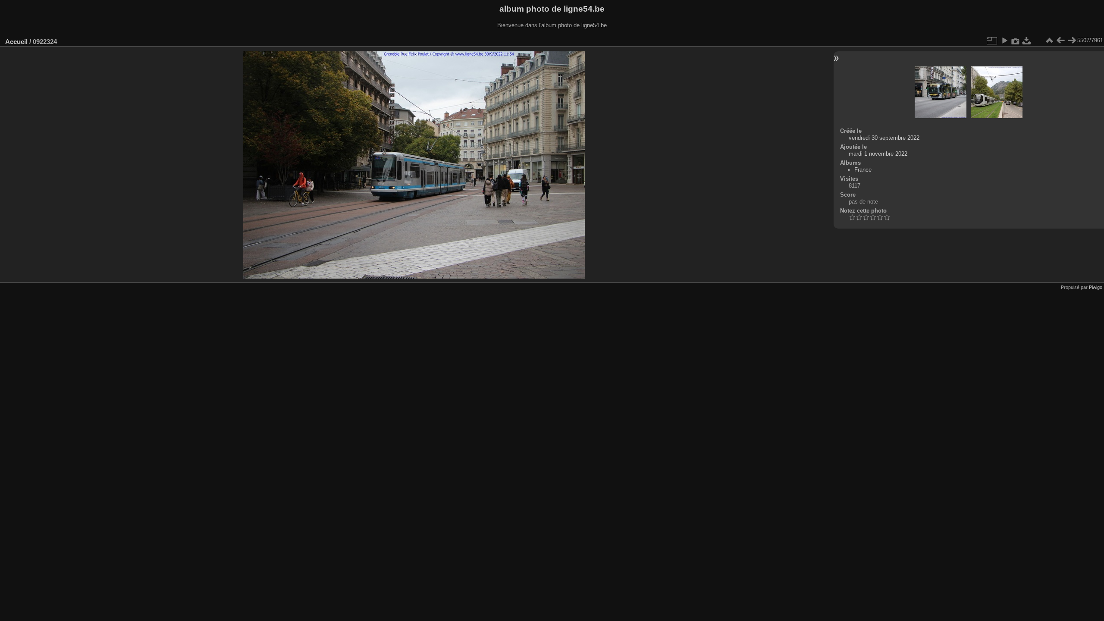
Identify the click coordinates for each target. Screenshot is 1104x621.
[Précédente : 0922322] (1060, 40)
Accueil (16, 41)
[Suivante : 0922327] (1071, 40)
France (863, 169)
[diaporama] (1004, 40)
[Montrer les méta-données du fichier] (1015, 40)
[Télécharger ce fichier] (1026, 40)
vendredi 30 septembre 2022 (884, 138)
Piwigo (1095, 287)
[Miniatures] (1049, 40)
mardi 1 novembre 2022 (878, 154)
